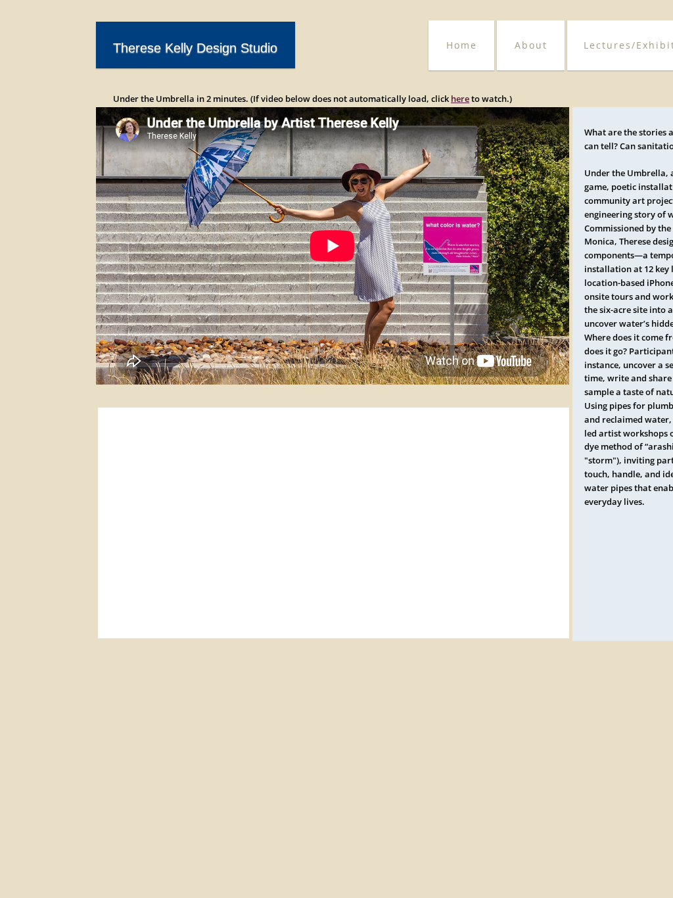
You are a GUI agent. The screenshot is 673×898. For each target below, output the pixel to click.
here (460, 99)
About (531, 45)
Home (461, 45)
